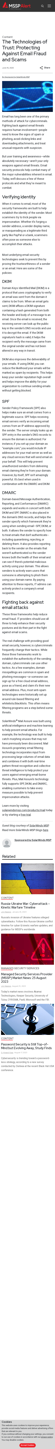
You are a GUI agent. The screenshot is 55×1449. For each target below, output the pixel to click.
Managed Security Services (20, 968)
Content (7, 37)
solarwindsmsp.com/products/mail (23, 810)
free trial (26, 814)
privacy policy (47, 1437)
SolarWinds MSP (39, 825)
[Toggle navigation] (49, 6)
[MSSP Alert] (16, 6)
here (45, 830)
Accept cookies (27, 1445)
